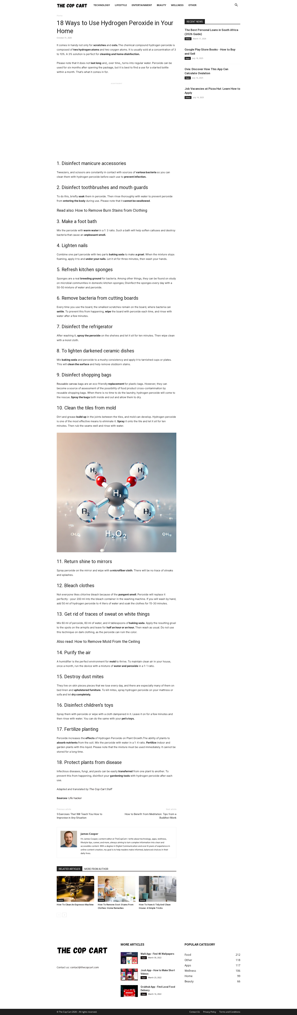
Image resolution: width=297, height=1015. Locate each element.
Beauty (161, 5)
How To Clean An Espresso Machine (75, 904)
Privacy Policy (209, 1011)
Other (192, 5)
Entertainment (142, 5)
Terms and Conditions (229, 1011)
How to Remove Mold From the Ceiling (107, 641)
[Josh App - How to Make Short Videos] (129, 974)
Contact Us (194, 1011)
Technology (102, 5)
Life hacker (75, 798)
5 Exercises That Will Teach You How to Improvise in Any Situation (79, 816)
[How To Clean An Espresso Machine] (75, 889)
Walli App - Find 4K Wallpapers (157, 953)
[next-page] (64, 915)
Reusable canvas (67, 383)
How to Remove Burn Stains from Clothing (111, 210)
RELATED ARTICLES (69, 869)
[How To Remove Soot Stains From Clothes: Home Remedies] (116, 889)
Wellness (177, 5)
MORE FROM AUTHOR (96, 869)
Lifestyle (121, 5)
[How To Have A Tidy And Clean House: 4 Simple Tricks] (157, 889)
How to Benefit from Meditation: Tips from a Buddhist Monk (150, 816)
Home (60, 900)
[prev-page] (59, 915)
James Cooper (89, 833)
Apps (188, 58)
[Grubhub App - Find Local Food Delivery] (129, 991)
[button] (236, 5)
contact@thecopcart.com (84, 967)
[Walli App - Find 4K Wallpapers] (129, 958)
